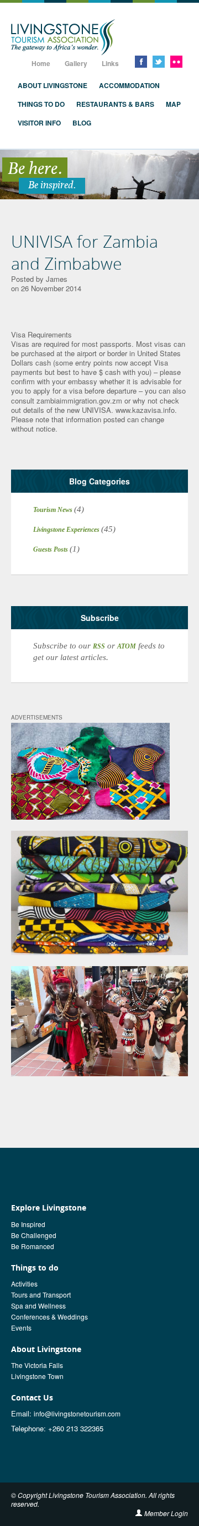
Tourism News (53, 510)
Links (110, 63)
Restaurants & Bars (115, 104)
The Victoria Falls (37, 1365)
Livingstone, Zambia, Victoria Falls (63, 37)
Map (173, 104)
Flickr (176, 62)
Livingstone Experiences (67, 529)
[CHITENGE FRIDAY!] (90, 771)
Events (21, 1327)
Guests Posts (51, 549)
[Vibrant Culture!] (99, 1020)
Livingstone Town (37, 1376)
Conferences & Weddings (49, 1316)
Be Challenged (33, 1235)
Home (41, 63)
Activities (24, 1283)
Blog (81, 123)
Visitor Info (39, 123)
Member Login (166, 1513)
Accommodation (129, 85)
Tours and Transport (41, 1294)
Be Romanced (32, 1246)
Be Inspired (28, 1224)
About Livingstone (52, 85)
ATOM (126, 646)
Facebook (141, 62)
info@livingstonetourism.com (77, 1413)
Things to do (41, 104)
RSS (99, 646)
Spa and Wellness (38, 1305)
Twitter (159, 62)
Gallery (76, 63)
